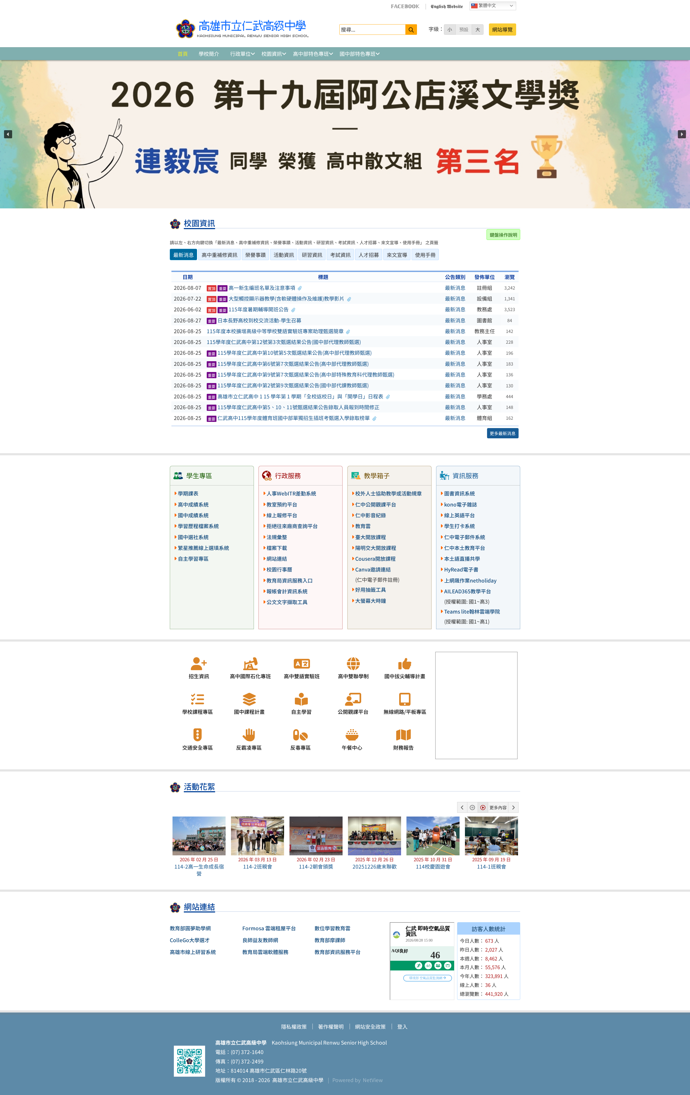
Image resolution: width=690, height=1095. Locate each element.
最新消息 (455, 287)
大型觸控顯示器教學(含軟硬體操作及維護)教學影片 (276, 298)
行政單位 (240, 53)
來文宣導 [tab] (397, 255)
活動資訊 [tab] (284, 255)
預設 (463, 29)
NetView (373, 1080)
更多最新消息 (503, 433)
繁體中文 (487, 5)
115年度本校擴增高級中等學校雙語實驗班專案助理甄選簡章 (275, 331)
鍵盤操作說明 (503, 234)
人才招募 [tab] (368, 255)
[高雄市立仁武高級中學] (242, 29)
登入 (402, 1026)
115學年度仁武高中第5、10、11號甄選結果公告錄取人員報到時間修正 (294, 407)
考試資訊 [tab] (340, 255)
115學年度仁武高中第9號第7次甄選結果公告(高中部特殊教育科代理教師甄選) (301, 374)
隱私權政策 (294, 1026)
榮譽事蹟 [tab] (255, 255)
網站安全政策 (370, 1026)
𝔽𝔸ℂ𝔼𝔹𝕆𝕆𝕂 (405, 5)
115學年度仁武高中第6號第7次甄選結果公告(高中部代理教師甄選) (288, 363)
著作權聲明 (331, 1026)
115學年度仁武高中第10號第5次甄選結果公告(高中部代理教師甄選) (290, 352)
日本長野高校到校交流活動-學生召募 (255, 320)
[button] (8, 134)
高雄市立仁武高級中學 (296, 1080)
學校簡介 (209, 53)
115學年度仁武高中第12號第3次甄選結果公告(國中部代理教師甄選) (284, 342)
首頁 (183, 53)
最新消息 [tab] (183, 255)
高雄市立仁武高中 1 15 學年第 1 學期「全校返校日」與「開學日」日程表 (296, 396)
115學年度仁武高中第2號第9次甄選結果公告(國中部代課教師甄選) (288, 385)
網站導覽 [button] (502, 29)
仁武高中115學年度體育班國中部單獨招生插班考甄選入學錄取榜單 (289, 418)
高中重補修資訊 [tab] (219, 255)
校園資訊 (271, 53)
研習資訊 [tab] (312, 255)
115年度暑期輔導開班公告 (248, 309)
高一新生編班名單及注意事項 (251, 287)
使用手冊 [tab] (425, 255)
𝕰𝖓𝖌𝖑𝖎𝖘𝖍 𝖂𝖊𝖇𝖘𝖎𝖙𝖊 (447, 5)
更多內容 (498, 807)
